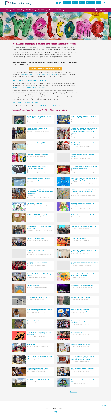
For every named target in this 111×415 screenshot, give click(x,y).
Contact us (67, 3)
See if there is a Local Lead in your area (25, 102)
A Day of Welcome (55, 10)
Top (104, 405)
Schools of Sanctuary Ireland (48, 106)
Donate (75, 3)
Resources (41, 10)
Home (7, 10)
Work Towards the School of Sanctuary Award (29, 80)
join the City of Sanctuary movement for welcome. (28, 87)
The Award (30, 10)
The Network (17, 10)
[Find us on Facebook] (57, 2)
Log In (56, 412)
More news (73, 392)
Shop (98, 3)
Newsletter (90, 3)
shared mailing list (42, 74)
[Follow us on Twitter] (60, 2)
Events (82, 3)
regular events (53, 74)
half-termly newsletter (27, 74)
